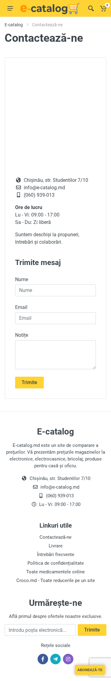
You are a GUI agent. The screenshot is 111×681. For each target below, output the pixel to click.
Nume (21, 279)
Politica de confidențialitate (55, 563)
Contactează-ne (55, 537)
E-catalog (14, 24)
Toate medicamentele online (55, 572)
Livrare (56, 546)
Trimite (29, 382)
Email (21, 307)
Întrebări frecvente (55, 554)
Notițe (21, 335)
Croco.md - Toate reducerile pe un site (55, 580)
